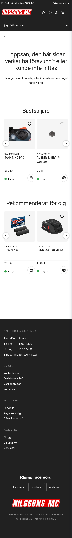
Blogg (7, 437)
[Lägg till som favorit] (50, 13)
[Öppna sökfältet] (44, 13)
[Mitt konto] (56, 13)
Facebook (36, 487)
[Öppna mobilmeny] (69, 13)
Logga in (9, 407)
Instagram (19, 487)
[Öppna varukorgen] (62, 13)
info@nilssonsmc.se (26, 354)
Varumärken (11, 442)
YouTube (54, 487)
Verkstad (9, 447)
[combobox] (36, 24)
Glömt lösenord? (13, 418)
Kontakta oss (11, 373)
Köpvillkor (10, 389)
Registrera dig (12, 413)
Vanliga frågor (12, 383)
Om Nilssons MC (13, 378)
